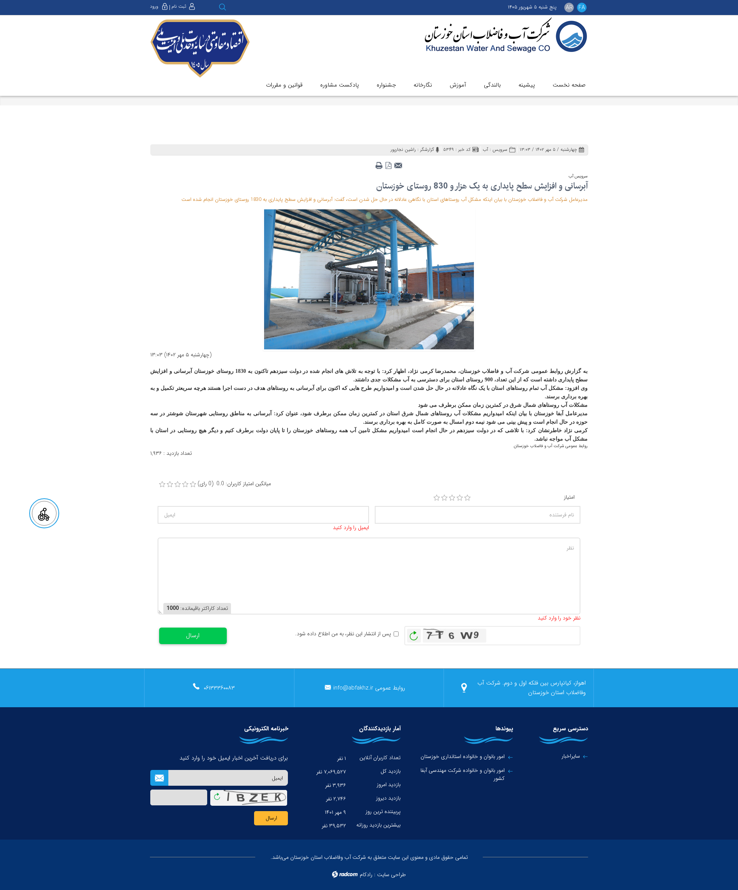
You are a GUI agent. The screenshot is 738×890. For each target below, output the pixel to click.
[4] (459, 497)
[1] (436, 497)
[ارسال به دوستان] (398, 163)
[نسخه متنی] (379, 163)
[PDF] (388, 163)
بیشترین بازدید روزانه (378, 825)
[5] (467, 497)
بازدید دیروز (388, 798)
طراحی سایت (391, 874)
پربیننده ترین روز (383, 811)
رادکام (366, 874)
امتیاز (569, 497)
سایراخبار (571, 756)
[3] (452, 497)
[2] (444, 497)
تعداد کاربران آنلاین (380, 757)
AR (569, 7)
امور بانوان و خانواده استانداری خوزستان (463, 757)
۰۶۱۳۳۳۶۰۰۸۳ (219, 688)
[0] (162, 484)
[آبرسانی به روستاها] (369, 279)
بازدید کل (391, 771)
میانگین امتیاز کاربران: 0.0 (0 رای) (234, 484)
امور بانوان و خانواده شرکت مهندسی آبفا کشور (463, 774)
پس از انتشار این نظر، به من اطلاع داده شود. (343, 634)
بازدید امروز (389, 784)
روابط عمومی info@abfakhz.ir (369, 688)
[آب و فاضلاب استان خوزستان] (500, 35)
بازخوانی (414, 633)
